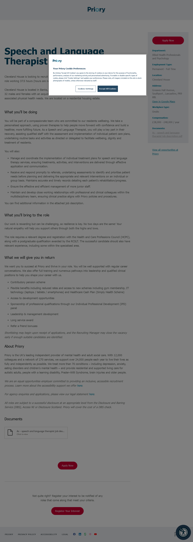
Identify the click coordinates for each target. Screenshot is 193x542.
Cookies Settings (85, 89)
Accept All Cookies (107, 89)
